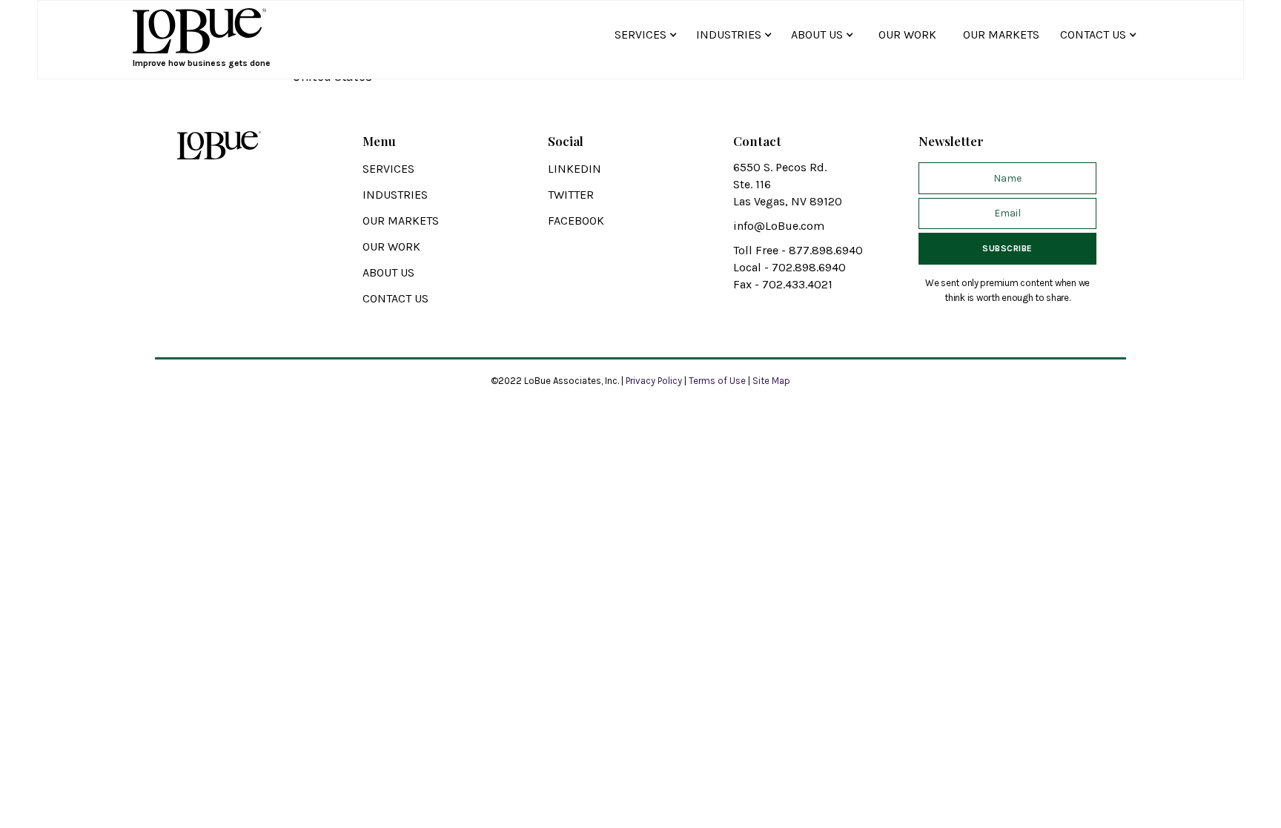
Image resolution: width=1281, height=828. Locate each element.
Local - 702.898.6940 (789, 267)
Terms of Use (717, 380)
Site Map (771, 380)
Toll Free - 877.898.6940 (798, 250)
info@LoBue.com (778, 226)
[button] (648, 34)
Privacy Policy (655, 380)
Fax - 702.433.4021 (783, 284)
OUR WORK (907, 34)
